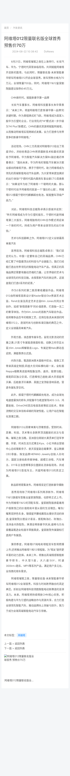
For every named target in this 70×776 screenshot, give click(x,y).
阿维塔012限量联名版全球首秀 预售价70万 (19, 680)
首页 (6, 27)
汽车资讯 (17, 27)
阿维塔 (21, 635)
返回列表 (20, 643)
